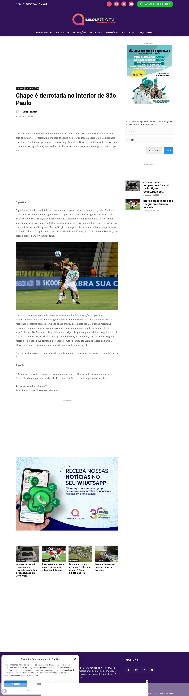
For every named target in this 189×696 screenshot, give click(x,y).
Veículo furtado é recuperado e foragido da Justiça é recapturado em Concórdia (27, 570)
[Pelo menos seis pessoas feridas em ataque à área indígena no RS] (80, 554)
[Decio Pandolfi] (17, 111)
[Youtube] (131, 3)
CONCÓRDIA (21, 561)
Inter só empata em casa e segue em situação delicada (53, 567)
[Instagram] (116, 3)
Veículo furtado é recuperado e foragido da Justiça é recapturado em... (156, 187)
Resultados (154, 150)
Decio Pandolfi (30, 111)
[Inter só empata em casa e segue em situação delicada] (54, 554)
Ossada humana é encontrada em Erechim (105, 567)
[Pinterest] (57, 124)
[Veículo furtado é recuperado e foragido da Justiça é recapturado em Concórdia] (27, 554)
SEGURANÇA (73, 561)
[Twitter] (123, 3)
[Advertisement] (67, 64)
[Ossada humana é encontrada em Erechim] (106, 554)
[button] (74, 659)
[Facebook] (109, 3)
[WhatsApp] (64, 124)
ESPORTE (20, 88)
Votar (168, 150)
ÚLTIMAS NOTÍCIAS (32, 88)
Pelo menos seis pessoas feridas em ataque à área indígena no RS (80, 568)
